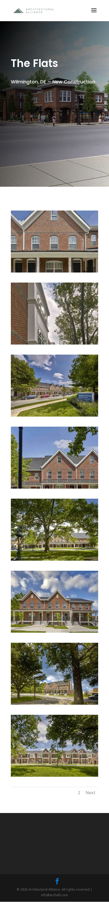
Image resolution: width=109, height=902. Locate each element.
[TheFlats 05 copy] (54, 632)
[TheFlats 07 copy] (54, 488)
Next (90, 793)
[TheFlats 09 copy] (54, 344)
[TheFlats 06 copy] (54, 560)
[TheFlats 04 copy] (54, 704)
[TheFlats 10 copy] (54, 272)
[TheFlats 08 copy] (54, 416)
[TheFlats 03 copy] (54, 776)
